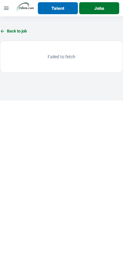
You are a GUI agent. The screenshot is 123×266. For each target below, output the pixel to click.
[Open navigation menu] (6, 8)
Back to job (17, 31)
